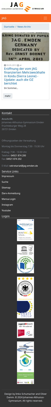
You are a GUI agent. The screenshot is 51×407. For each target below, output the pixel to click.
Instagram (7, 204)
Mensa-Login (9, 199)
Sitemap (6, 187)
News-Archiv (24, 26)
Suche (5, 181)
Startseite (9, 26)
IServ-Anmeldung (11, 193)
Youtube (6, 210)
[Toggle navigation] (45, 18)
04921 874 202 (14, 158)
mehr (8, 96)
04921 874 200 (18, 155)
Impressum (8, 176)
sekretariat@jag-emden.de (23, 165)
